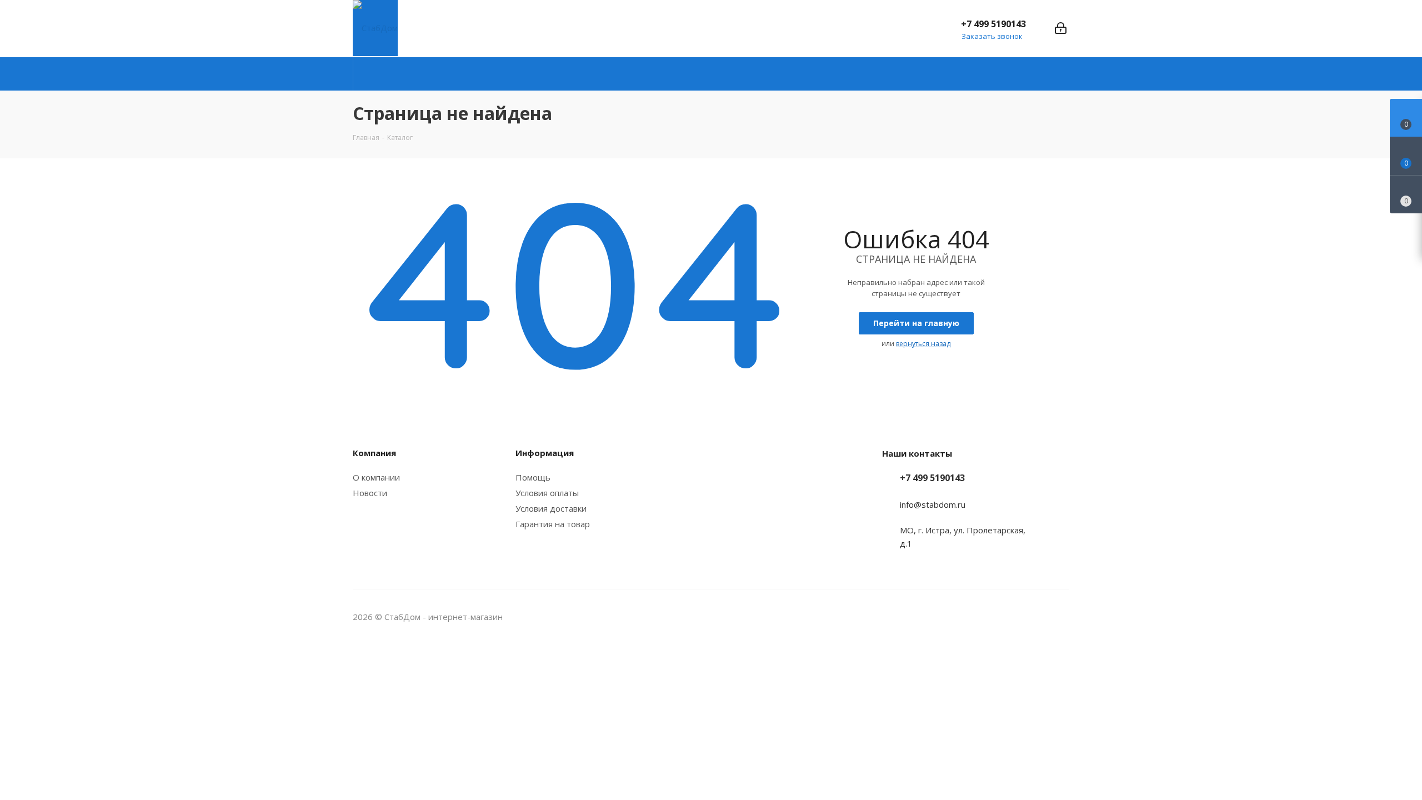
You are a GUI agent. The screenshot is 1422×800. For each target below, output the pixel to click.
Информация (544, 452)
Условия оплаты (547, 492)
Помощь (532, 477)
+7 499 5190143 (993, 24)
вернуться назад (923, 343)
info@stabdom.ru (932, 504)
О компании (376, 477)
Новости (370, 492)
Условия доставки (551, 508)
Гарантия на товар (552, 523)
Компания (374, 452)
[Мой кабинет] (1060, 28)
